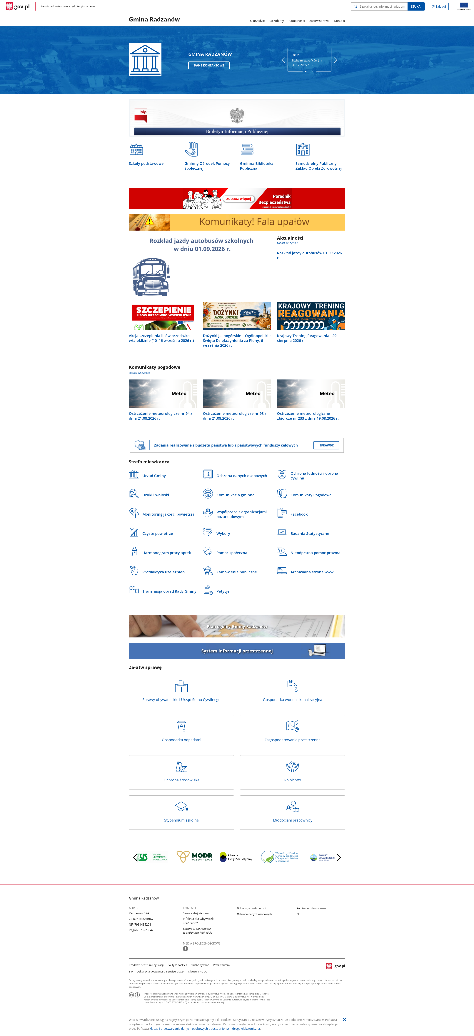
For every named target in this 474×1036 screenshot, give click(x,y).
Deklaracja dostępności (251, 908)
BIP (298, 914)
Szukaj (416, 6)
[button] (338, 857)
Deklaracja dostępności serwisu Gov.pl (160, 971)
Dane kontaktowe (209, 65)
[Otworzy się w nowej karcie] (185, 948)
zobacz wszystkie (287, 243)
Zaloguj (442, 7)
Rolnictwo (292, 779)
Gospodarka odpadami (181, 739)
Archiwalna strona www (311, 908)
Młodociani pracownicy (292, 820)
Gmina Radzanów (154, 19)
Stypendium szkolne (181, 820)
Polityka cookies (177, 965)
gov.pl (339, 967)
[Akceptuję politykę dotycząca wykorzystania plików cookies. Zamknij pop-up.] (344, 1019)
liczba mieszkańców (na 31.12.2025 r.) (307, 59)
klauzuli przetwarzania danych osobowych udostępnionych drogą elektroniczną (205, 1029)
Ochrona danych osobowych (254, 914)
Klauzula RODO (197, 971)
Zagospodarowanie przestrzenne (293, 739)
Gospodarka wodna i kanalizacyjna (292, 699)
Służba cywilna (200, 965)
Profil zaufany (221, 965)
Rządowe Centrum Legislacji (146, 965)
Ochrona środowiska (181, 779)
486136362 (190, 923)
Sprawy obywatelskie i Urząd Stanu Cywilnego (181, 699)
